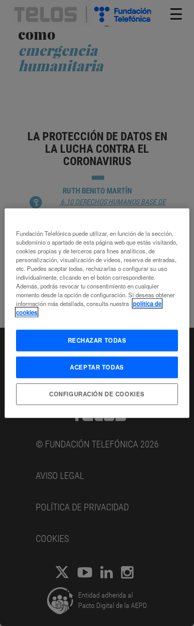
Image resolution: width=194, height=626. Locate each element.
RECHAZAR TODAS (97, 340)
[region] (97, 313)
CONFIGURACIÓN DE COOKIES (97, 394)
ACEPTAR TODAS (97, 367)
